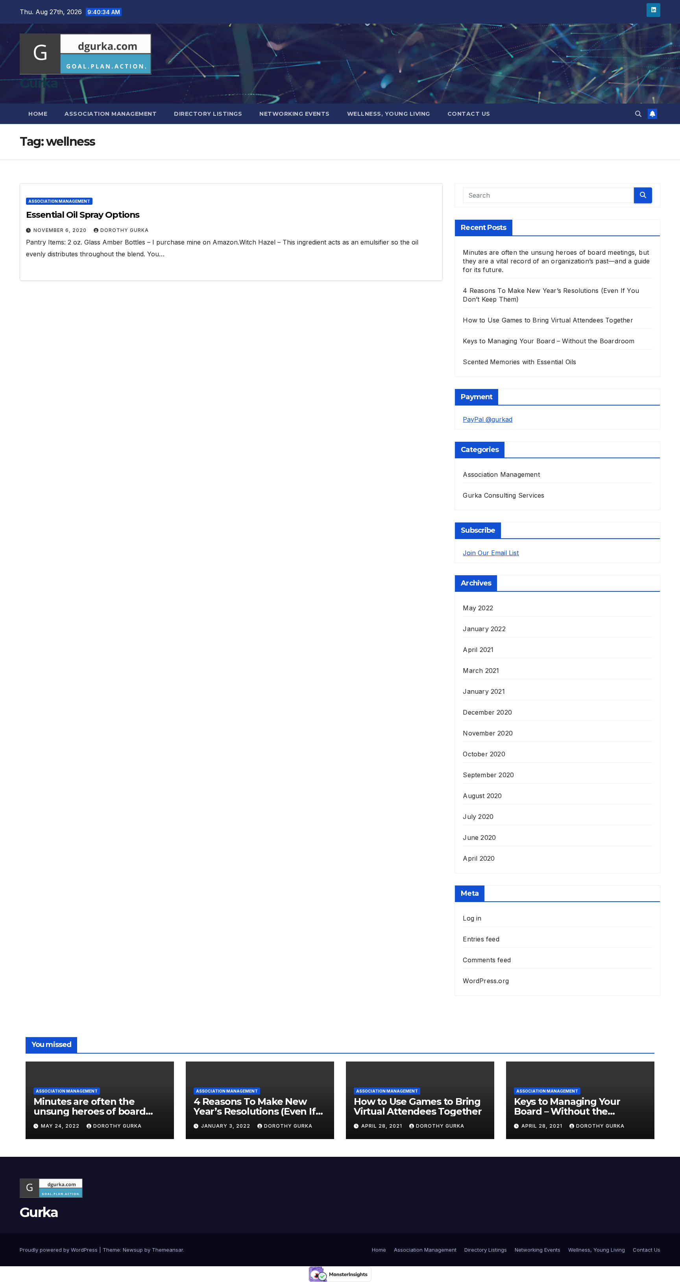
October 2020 (484, 754)
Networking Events (294, 113)
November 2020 (488, 733)
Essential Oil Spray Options (82, 214)
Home (37, 113)
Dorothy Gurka (124, 230)
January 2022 (484, 629)
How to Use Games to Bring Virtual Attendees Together (548, 320)
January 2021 (483, 691)
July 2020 (478, 817)
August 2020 (482, 796)
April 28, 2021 (382, 1126)
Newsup (133, 1250)
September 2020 (488, 775)
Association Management (111, 113)
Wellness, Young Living (388, 113)
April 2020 (479, 858)
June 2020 (479, 837)
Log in (472, 918)
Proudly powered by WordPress (59, 1250)
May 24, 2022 (61, 1126)
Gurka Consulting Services (503, 495)
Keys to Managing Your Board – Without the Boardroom (548, 341)
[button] (638, 114)
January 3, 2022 (226, 1126)
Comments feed (487, 960)
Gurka (39, 83)
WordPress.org (486, 981)
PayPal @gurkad (487, 419)
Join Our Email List (491, 553)
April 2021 (478, 650)
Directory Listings (208, 113)
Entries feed (481, 939)
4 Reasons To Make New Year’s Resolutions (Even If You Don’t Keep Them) (255, 1111)
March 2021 (481, 670)
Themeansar (167, 1250)
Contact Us (468, 113)
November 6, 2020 (60, 230)
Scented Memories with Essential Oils (519, 362)
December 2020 (487, 712)
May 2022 (478, 608)
